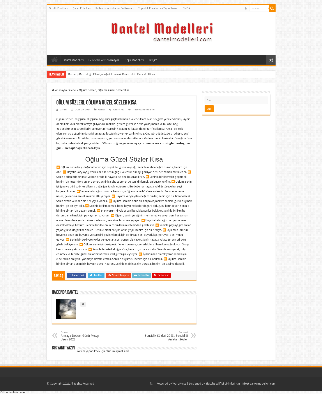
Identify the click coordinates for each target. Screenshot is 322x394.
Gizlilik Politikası (58, 8)
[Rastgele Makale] (271, 60)
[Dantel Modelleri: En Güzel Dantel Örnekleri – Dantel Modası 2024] (161, 32)
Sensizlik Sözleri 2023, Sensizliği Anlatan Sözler (166, 336)
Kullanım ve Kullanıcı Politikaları (115, 8)
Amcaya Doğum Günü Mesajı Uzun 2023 (80, 336)
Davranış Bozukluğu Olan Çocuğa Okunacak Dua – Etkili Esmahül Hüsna (112, 74)
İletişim (153, 60)
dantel (63, 109)
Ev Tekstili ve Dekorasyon (104, 60)
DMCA (186, 8)
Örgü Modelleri (134, 60)
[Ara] (272, 8)
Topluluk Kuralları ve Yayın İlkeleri (158, 8)
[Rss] (246, 8)
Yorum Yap (118, 109)
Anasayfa (54, 59)
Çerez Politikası (82, 8)
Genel (72, 90)
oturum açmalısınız (117, 351)
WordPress (179, 383)
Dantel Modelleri (73, 60)
